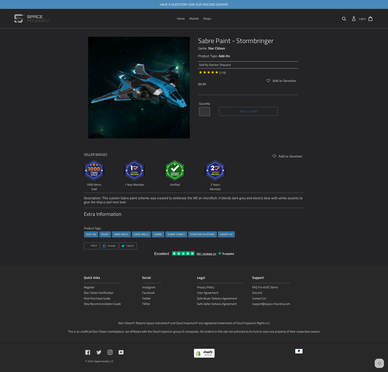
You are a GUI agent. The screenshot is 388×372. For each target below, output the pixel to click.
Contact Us (259, 298)
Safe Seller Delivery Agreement (217, 303)
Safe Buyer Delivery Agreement (217, 298)
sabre (158, 234)
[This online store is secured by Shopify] (204, 354)
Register (89, 287)
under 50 (226, 234)
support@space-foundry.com (271, 303)
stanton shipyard (202, 234)
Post (93, 246)
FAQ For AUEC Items (265, 287)
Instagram (148, 287)
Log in (362, 18)
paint (105, 234)
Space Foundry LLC (104, 361)
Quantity (204, 103)
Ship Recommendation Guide (102, 303)
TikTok (146, 303)
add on (91, 234)
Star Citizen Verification (98, 292)
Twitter (146, 298)
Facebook (148, 292)
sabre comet (176, 234)
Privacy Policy (205, 287)
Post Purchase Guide (97, 298)
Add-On (224, 56)
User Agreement (207, 292)
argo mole (121, 234)
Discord (257, 292)
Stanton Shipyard (220, 64)
